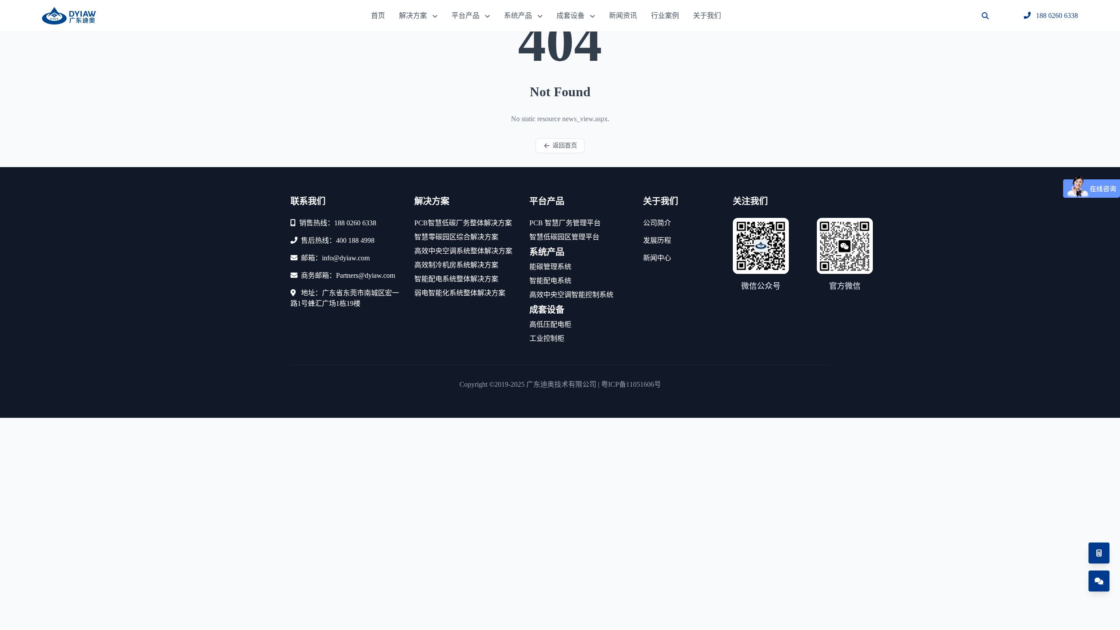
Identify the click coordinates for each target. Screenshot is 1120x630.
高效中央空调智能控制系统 (571, 294)
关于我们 (707, 15)
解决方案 (413, 15)
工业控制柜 (546, 338)
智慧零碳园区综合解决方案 (456, 237)
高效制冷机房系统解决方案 (456, 265)
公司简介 (657, 223)
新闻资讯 (623, 15)
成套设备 (570, 15)
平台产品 (466, 15)
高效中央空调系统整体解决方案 (463, 251)
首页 (378, 15)
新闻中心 (657, 258)
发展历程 (657, 240)
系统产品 (518, 15)
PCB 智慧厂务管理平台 (565, 223)
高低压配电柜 (550, 324)
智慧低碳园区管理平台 (564, 237)
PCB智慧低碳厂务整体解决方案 (463, 223)
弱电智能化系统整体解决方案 (459, 293)
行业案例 (665, 15)
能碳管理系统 (550, 266)
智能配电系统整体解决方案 (456, 279)
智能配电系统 (550, 280)
